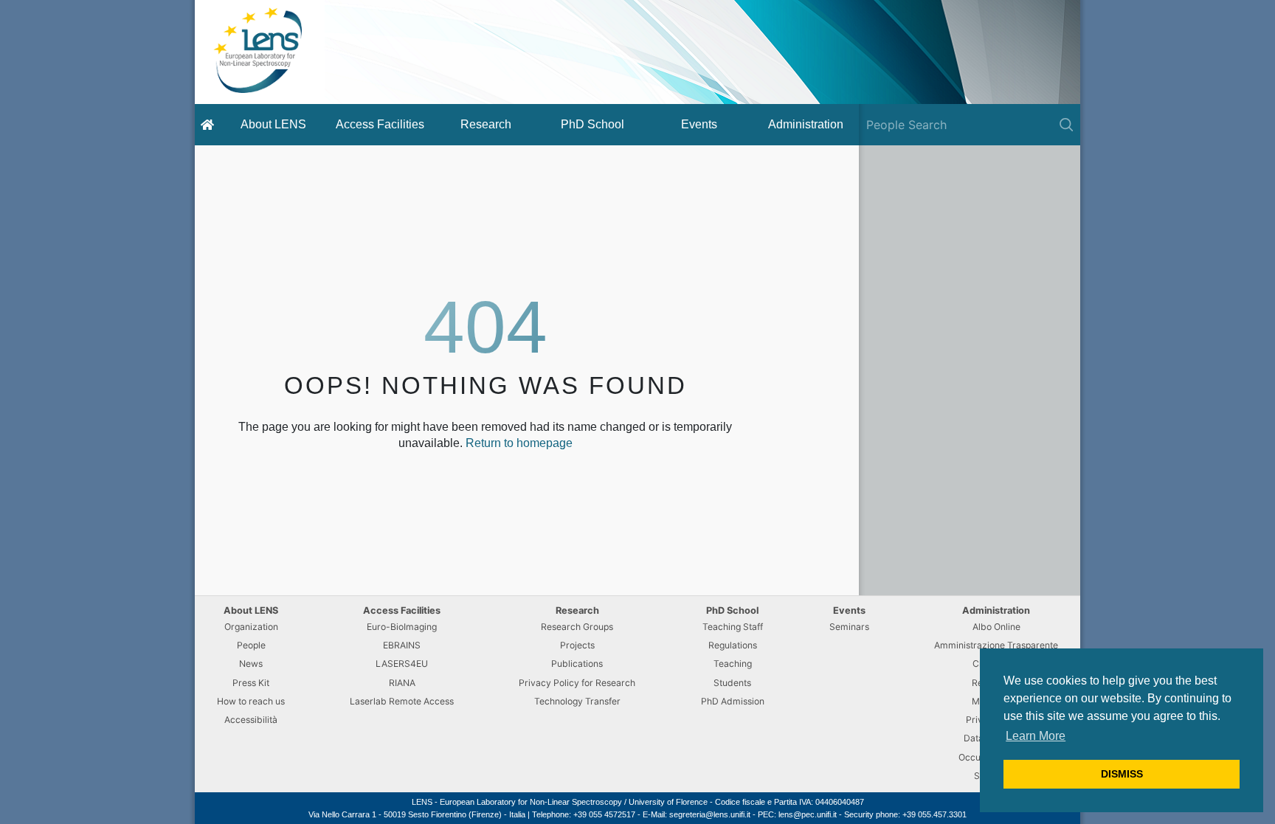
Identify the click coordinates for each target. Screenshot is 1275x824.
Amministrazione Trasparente (996, 645)
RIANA (402, 682)
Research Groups (577, 626)
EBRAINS (402, 645)
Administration (805, 124)
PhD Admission (732, 701)
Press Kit (250, 682)
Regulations (732, 645)
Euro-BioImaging (402, 626)
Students (732, 682)
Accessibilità (250, 719)
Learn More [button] (1035, 736)
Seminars (849, 626)
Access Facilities (380, 124)
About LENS (273, 124)
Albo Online (996, 626)
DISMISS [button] (1122, 774)
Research (485, 124)
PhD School (592, 124)
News (251, 663)
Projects (577, 645)
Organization (251, 626)
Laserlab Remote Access (402, 701)
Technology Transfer (577, 701)
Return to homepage (519, 443)
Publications (577, 663)
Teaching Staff (732, 626)
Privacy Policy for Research (577, 682)
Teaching (732, 663)
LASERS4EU (402, 663)
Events (699, 124)
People (251, 645)
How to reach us (251, 701)
